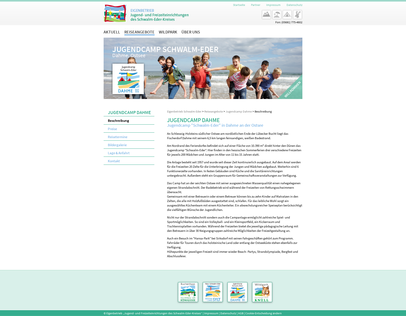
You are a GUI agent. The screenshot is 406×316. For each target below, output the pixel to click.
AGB (240, 313)
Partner (255, 5)
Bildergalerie (117, 145)
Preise (112, 128)
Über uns (190, 31)
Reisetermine (117, 137)
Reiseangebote (139, 31)
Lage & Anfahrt (119, 153)
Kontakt (114, 161)
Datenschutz (294, 5)
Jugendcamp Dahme (239, 111)
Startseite (239, 5)
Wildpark (168, 31)
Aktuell (112, 31)
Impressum (273, 5)
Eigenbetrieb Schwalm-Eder (184, 111)
